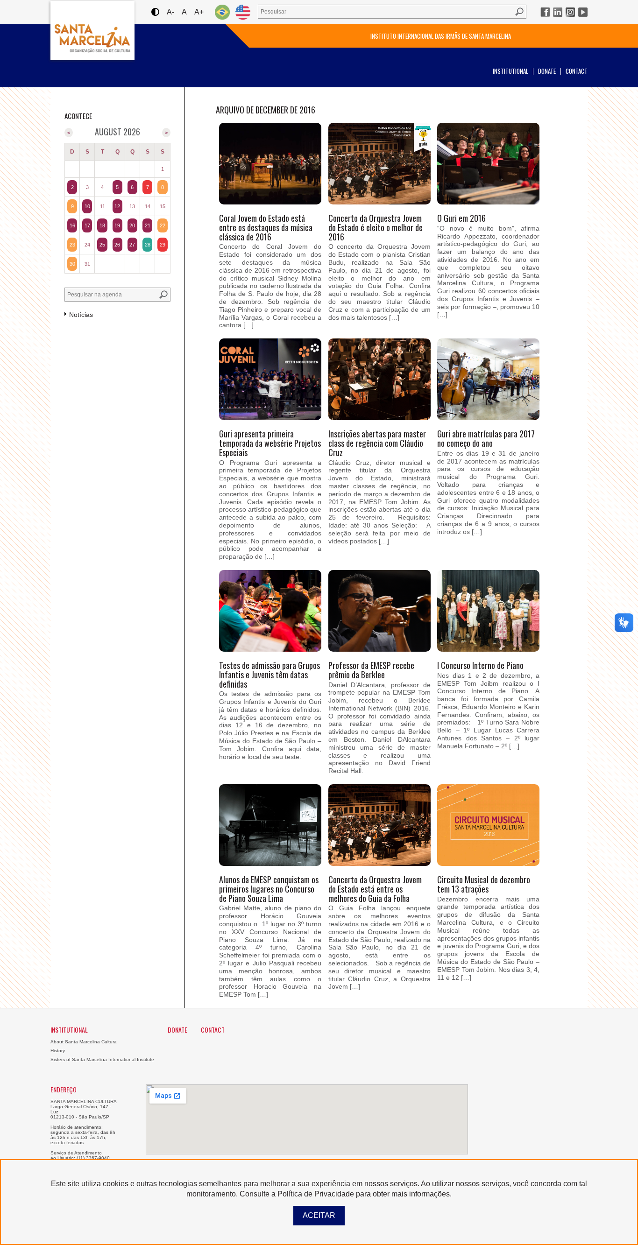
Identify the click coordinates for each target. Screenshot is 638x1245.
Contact (577, 71)
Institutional (510, 71)
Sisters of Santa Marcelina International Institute (102, 1059)
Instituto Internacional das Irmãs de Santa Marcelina (440, 36)
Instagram (570, 12)
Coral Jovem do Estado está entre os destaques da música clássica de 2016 (265, 227)
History (57, 1050)
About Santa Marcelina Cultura (83, 1041)
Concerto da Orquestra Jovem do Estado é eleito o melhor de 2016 (375, 227)
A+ (199, 12)
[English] (242, 11)
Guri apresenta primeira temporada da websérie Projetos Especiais (270, 443)
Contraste (154, 11)
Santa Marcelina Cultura (92, 30)
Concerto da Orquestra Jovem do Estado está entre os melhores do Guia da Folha (375, 888)
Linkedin (557, 12)
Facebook (545, 12)
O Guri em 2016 (461, 218)
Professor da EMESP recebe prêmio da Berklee (371, 670)
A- (170, 12)
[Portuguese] (222, 11)
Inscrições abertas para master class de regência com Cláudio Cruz (377, 443)
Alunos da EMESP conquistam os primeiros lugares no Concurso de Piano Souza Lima (269, 888)
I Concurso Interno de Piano (480, 665)
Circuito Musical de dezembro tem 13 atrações (483, 884)
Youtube (583, 12)
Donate (547, 71)
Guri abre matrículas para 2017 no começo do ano (486, 438)
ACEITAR (319, 1215)
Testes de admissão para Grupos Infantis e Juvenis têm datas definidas (269, 674)
